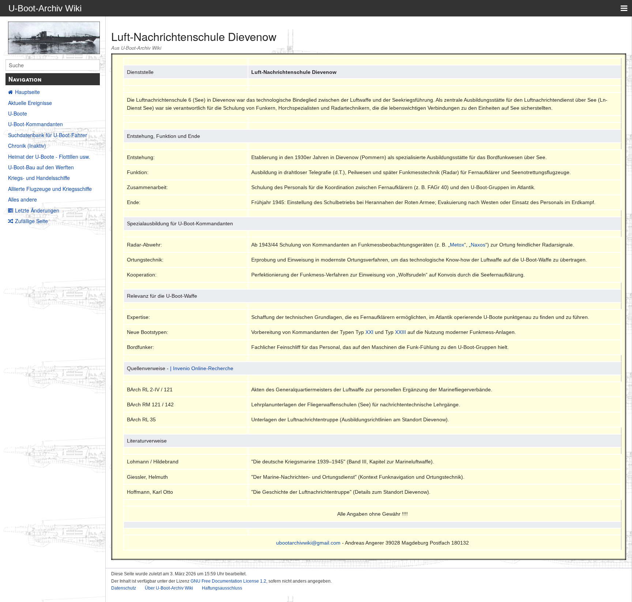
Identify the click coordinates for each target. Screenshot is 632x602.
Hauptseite (27, 91)
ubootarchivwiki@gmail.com (308, 543)
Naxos (478, 245)
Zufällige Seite (31, 221)
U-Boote (17, 113)
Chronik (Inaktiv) (27, 145)
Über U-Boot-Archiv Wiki (169, 588)
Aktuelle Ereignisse (30, 102)
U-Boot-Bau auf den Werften (41, 167)
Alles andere (22, 199)
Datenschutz (123, 588)
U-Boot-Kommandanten (35, 124)
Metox (457, 245)
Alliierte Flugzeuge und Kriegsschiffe (50, 188)
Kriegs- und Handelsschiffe (39, 177)
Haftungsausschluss (222, 588)
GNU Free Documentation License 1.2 (228, 581)
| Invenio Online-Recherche (201, 368)
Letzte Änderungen (37, 210)
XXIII (400, 332)
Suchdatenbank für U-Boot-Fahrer (47, 135)
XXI (369, 332)
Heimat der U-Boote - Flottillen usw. (49, 156)
